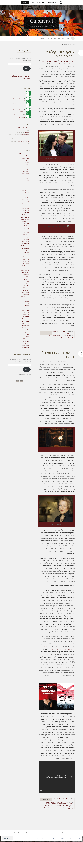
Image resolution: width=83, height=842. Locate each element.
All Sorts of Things (62, 332)
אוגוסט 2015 (25, 301)
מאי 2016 (26, 281)
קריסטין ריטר (63, 337)
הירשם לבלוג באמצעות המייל (21, 354)
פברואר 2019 (25, 208)
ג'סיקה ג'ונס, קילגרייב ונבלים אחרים (59, 54)
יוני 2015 (26, 305)
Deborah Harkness (50, 803)
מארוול (49, 335)
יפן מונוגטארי (25, 134)
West (66, 798)
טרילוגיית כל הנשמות (49, 805)
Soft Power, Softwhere (23, 128)
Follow (27, 68)
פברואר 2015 (25, 314)
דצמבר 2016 (25, 266)
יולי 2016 (26, 277)
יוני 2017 (26, 252)
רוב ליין (46, 807)
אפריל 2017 (25, 257)
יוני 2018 (26, 226)
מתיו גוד (56, 807)
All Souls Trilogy (64, 802)
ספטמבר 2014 (25, 325)
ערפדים (51, 807)
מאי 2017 (26, 255)
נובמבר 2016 (25, 268)
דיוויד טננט (59, 335)
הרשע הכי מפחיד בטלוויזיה (65, 63)
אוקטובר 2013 (25, 348)
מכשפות (61, 807)
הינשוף (27, 132)
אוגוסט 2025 (25, 190)
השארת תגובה (46, 333)
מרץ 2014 (26, 339)
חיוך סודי (54, 335)
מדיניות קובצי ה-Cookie (39, 839)
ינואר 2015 (26, 317)
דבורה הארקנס (59, 805)
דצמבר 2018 (25, 213)
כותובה (27, 139)
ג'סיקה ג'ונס (66, 335)
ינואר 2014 (26, 343)
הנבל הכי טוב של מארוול (66, 61)
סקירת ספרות (25, 173)
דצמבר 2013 (25, 345)
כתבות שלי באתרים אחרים (56, 38)
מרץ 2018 (26, 232)
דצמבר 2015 (25, 292)
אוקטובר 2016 (25, 270)
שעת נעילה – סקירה (16, 94)
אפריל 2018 (25, 230)
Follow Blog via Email (24, 51)
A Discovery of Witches (53, 802)
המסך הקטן (69, 333)
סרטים (27, 176)
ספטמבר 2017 (25, 246)
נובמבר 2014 (25, 321)
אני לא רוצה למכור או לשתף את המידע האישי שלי (51, 833)
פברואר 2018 (25, 235)
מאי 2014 (26, 334)
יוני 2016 (26, 279)
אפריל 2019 (25, 204)
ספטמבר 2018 (25, 219)
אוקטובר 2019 (25, 199)
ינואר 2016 (26, 290)
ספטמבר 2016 (25, 272)
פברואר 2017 (25, 261)
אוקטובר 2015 (25, 297)
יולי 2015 (26, 303)
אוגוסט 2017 (25, 248)
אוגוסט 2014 (25, 328)
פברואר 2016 (25, 288)
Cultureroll (41, 20)
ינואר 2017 (26, 263)
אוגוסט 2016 (25, 275)
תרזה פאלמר (69, 808)
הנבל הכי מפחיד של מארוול (48, 61)
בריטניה (54, 332)
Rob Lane (69, 803)
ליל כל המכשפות (68, 807)
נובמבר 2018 (25, 215)
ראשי (68, 38)
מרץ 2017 (26, 259)
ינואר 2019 (26, 210)
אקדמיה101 (26, 162)
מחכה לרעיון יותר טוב (23, 141)
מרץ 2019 (26, 206)
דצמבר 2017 (25, 239)
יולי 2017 (26, 250)
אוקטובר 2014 (25, 323)
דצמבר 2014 (25, 319)
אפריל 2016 (25, 283)
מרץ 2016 (26, 286)
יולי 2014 (26, 330)
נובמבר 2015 (25, 294)
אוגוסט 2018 (25, 221)
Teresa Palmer (68, 805)
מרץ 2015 (26, 312)
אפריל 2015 (25, 310)
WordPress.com (19, 833)
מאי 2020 (26, 193)
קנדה (27, 180)
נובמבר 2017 (25, 241)
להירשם (27, 369)
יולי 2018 (26, 224)
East (27, 156)
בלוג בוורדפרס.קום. (70, 833)
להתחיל (25, 2)
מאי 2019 (26, 201)
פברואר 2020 (25, 195)
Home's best (25, 158)
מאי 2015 (26, 308)
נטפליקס (70, 337)
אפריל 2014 (25, 336)
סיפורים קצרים (25, 171)
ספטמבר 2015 (25, 299)
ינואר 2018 (26, 237)
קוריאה (27, 178)
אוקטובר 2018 (25, 217)
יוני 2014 (26, 332)
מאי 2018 (26, 228)
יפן (28, 169)
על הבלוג (42, 38)
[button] (66, 696)
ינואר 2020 (26, 197)
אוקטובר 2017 (25, 244)
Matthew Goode (61, 803)
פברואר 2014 (25, 341)
